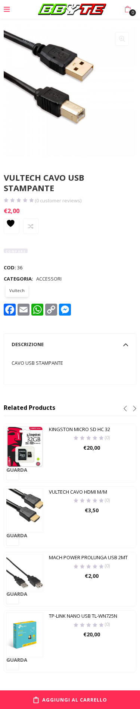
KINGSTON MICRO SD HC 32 (79, 429)
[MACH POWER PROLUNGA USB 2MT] (24, 572)
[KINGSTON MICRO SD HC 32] (24, 446)
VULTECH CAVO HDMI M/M (78, 491)
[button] (127, 9)
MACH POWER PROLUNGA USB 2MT (88, 557)
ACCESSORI (49, 278)
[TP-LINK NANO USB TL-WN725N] (24, 634)
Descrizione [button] (28, 344)
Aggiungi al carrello (74, 699)
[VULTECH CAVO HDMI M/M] (24, 510)
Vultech (17, 290)
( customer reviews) (58, 200)
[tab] (70, 344)
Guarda (12, 470)
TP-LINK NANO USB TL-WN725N (83, 616)
